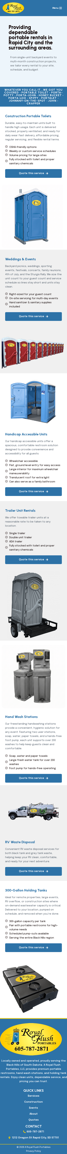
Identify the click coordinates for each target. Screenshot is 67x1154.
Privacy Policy (33, 1151)
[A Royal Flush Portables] (14, 8)
